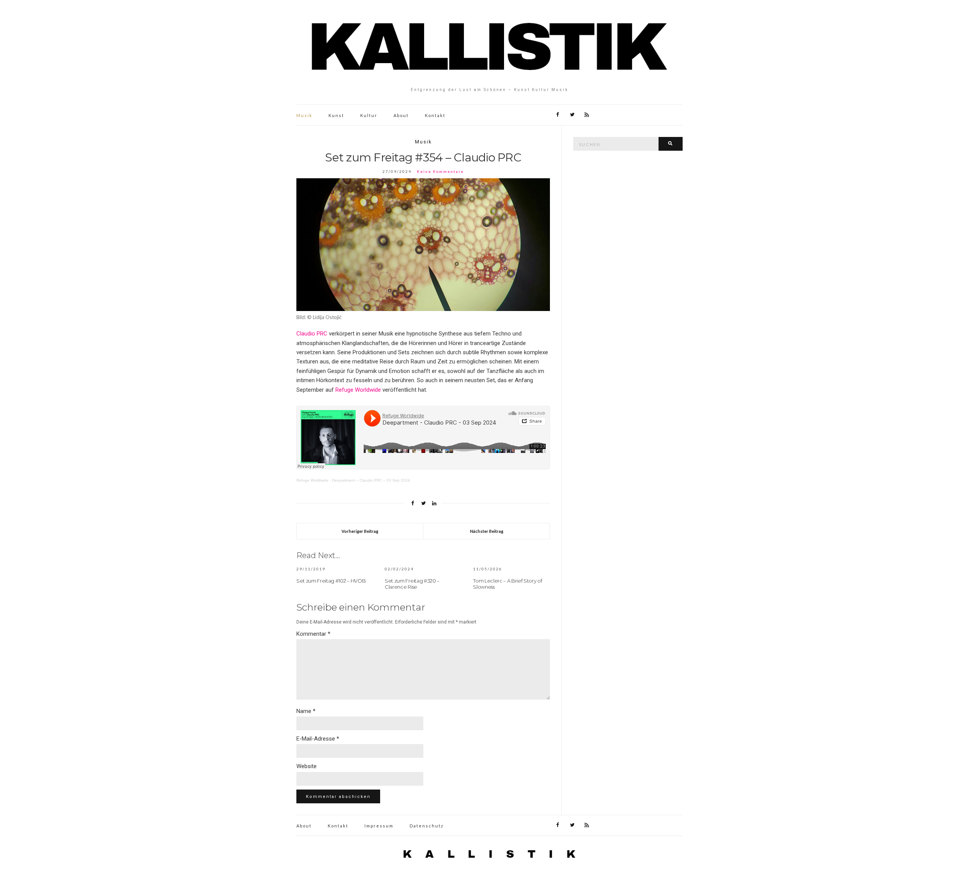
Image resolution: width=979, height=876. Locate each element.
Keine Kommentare (440, 171)
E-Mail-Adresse (317, 738)
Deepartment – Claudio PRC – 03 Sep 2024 (371, 480)
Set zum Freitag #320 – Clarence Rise (412, 584)
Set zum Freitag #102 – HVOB (331, 581)
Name (305, 711)
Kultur (368, 115)
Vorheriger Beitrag (360, 531)
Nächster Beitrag (486, 531)
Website (306, 766)
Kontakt (435, 115)
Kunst (336, 115)
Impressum (379, 825)
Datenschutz (427, 825)
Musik (304, 115)
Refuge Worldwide (358, 389)
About (401, 115)
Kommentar (313, 633)
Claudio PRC (311, 333)
